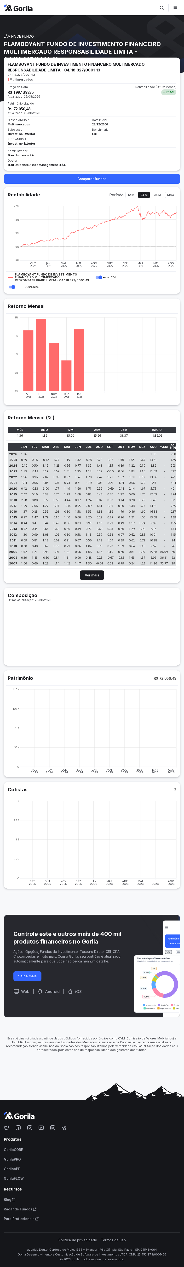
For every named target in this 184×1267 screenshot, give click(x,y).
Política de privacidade (77, 1240)
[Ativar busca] (162, 7)
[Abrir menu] (175, 7)
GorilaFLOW (14, 1178)
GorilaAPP (12, 1169)
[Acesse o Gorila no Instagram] (30, 1128)
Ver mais (92, 575)
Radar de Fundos (18, 1209)
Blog (7, 1200)
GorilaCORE (13, 1150)
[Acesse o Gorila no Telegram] (64, 1128)
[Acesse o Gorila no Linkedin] (53, 1128)
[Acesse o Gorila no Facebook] (18, 1128)
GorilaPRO (12, 1159)
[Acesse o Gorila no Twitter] (7, 1128)
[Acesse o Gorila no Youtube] (41, 1128)
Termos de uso (113, 1240)
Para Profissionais (19, 1219)
